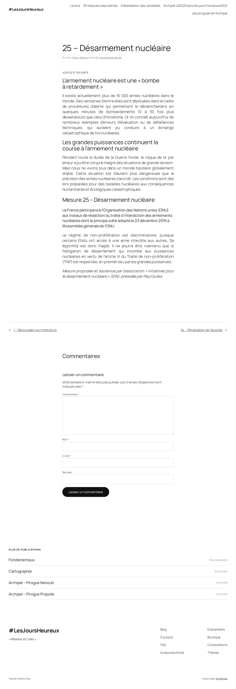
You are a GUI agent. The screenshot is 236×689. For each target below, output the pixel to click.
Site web (67, 472)
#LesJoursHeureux (26, 9)
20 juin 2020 (220, 571)
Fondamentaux (22, 560)
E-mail (66, 455)
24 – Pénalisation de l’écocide (201, 330)
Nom (65, 439)
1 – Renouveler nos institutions (35, 330)
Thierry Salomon (80, 57)
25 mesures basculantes (108, 57)
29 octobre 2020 (218, 560)
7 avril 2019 (221, 582)
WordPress (221, 678)
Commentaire (70, 394)
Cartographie (20, 571)
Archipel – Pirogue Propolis (31, 594)
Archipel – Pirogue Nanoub (31, 583)
